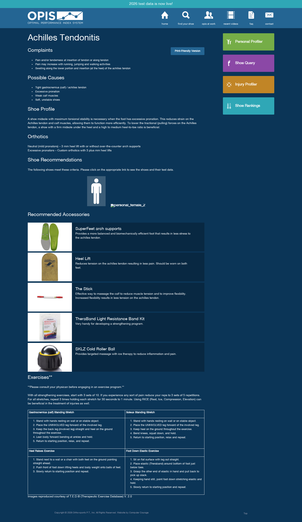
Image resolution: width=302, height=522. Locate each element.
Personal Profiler (249, 42)
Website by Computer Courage (133, 513)
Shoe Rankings (247, 106)
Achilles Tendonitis (64, 38)
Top (246, 514)
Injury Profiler (246, 84)
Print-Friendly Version (187, 51)
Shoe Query (245, 63)
